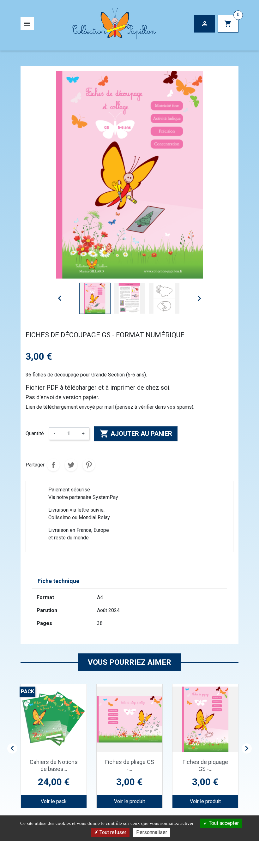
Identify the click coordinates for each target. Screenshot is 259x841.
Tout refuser (112, 832)
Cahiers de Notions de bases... (54, 765)
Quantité (35, 433)
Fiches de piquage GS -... (205, 765)
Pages (44, 623)
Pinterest (88, 465)
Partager (53, 465)
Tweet (71, 465)
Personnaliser (151, 832)
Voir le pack (54, 801)
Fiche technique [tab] (58, 581)
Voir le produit (129, 801)
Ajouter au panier (135, 433)
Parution (47, 610)
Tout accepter (223, 823)
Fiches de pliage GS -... (129, 765)
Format (45, 597)
